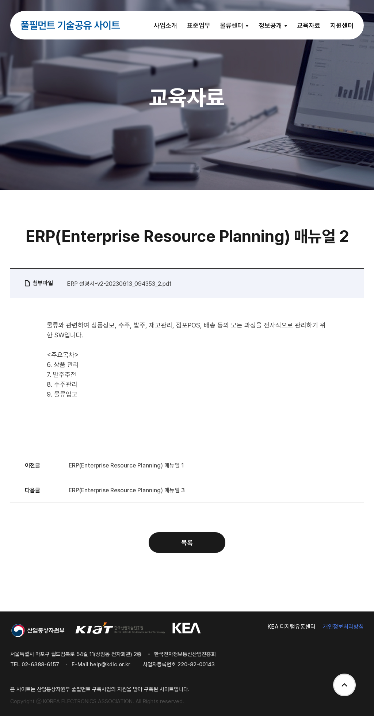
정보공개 (271, 25)
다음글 (32, 490)
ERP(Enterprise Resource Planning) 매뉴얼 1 (126, 465)
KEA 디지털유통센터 (291, 626)
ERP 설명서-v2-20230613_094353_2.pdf (119, 283)
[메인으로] (70, 25)
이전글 (32, 465)
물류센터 (232, 25)
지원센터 (342, 25)
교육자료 (308, 25)
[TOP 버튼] (344, 686)
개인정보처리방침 (343, 626)
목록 (187, 542)
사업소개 (165, 25)
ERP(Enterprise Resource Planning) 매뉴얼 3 (127, 490)
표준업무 (198, 25)
